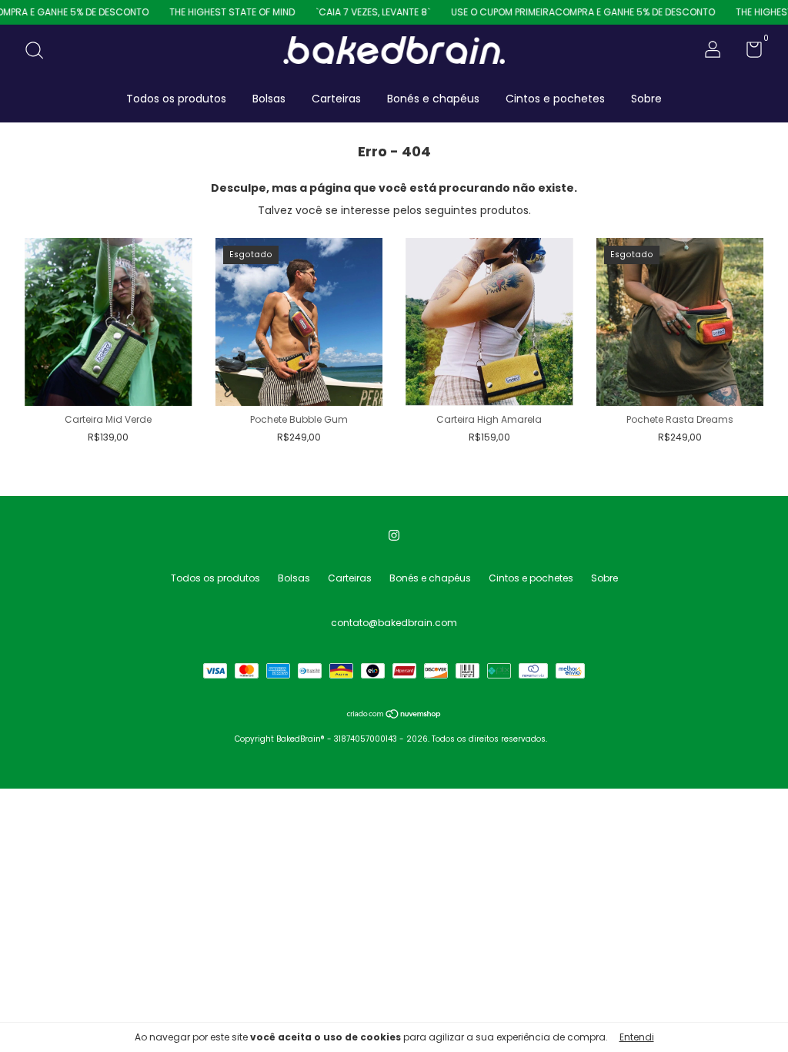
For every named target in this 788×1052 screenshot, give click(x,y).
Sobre (646, 98)
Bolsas (268, 98)
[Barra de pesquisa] (40, 51)
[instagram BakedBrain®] (394, 535)
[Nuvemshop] (394, 715)
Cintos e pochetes (555, 98)
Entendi (636, 1037)
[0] (748, 53)
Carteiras (336, 98)
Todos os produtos (176, 98)
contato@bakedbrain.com (394, 622)
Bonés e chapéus (433, 98)
